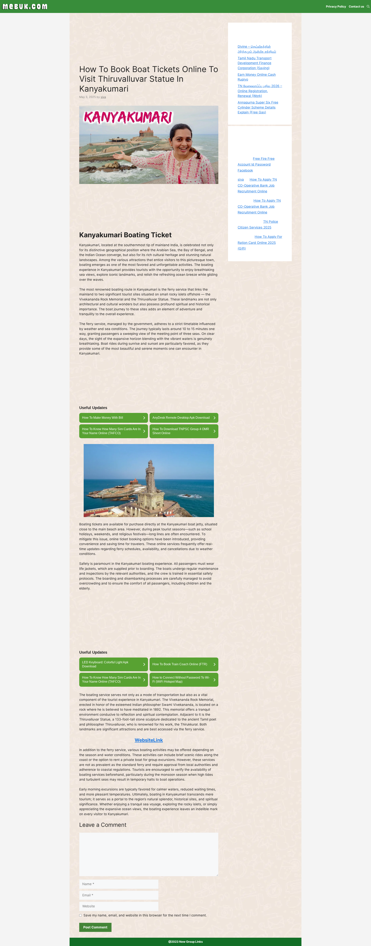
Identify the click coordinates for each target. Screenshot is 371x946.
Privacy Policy (336, 6)
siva (241, 179)
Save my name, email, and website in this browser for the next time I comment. (145, 915)
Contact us (356, 6)
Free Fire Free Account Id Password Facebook (256, 164)
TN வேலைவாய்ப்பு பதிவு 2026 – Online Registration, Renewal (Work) (260, 91)
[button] (368, 6)
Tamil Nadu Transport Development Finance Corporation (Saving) (254, 63)
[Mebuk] (24, 6)
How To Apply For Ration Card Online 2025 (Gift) (260, 242)
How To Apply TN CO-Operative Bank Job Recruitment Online (257, 185)
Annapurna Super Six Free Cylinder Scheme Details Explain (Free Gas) (258, 107)
